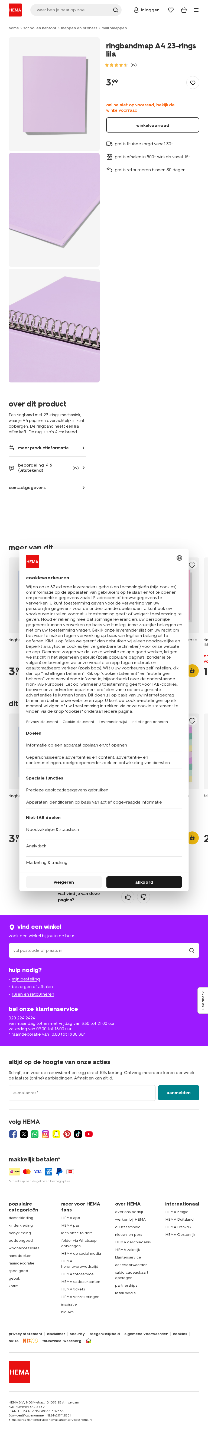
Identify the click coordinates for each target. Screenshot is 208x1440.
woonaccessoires (24, 1248)
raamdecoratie (21, 1263)
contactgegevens (27, 487)
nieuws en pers (128, 1234)
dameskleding (21, 1218)
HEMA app (70, 1218)
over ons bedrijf (129, 1212)
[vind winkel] (191, 950)
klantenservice (128, 1257)
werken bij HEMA (130, 1219)
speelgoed (18, 1271)
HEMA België (176, 1212)
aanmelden (179, 1092)
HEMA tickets (73, 1289)
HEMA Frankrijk (178, 1227)
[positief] (127, 896)
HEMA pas (70, 1225)
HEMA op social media (81, 1253)
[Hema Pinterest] (67, 1134)
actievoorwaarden (131, 1265)
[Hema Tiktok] (78, 1134)
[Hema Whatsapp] (34, 1134)
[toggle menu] (196, 10)
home (14, 28)
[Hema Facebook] (13, 1134)
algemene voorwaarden (146, 1334)
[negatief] (143, 896)
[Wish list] (170, 10)
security (77, 1334)
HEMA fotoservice (77, 1274)
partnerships (126, 1285)
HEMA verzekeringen (80, 1296)
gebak (14, 1278)
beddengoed (21, 1240)
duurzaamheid (128, 1227)
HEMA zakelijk (127, 1249)
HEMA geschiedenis (133, 1242)
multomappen (114, 28)
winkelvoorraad (152, 125)
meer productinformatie (43, 447)
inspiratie (69, 1304)
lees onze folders (76, 1233)
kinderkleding (21, 1225)
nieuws (67, 1312)
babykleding (20, 1233)
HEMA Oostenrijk (180, 1234)
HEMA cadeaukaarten (80, 1281)
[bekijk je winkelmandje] (183, 10)
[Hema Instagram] (45, 1134)
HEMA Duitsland (179, 1219)
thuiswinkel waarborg (61, 1341)
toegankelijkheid (104, 1334)
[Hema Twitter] (24, 1134)
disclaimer (56, 1334)
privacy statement (25, 1334)
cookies (180, 1334)
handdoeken (20, 1255)
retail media (125, 1293)
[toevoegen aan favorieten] (192, 82)
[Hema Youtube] (89, 1134)
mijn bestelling (26, 979)
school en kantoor (40, 28)
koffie (13, 1286)
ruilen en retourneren (33, 994)
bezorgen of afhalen (32, 986)
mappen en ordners (79, 28)
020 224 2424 (22, 1017)
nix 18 (14, 1341)
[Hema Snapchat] (56, 1134)
